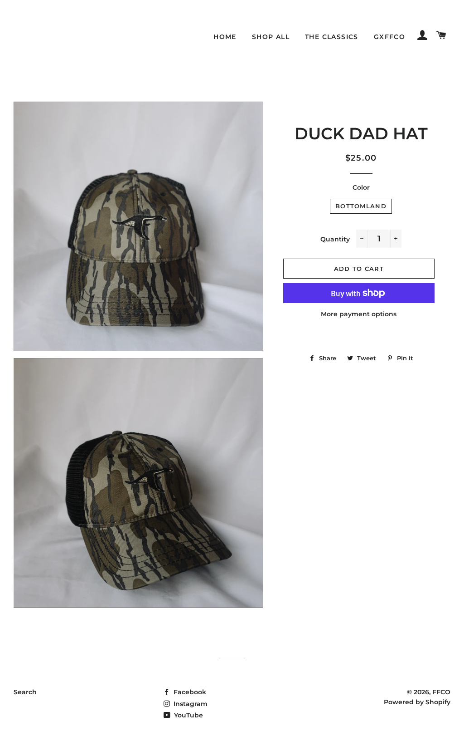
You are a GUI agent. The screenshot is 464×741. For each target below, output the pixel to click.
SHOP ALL (271, 37)
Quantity (335, 239)
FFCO (441, 692)
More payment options (358, 314)
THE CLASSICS (331, 37)
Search (25, 692)
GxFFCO (389, 37)
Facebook (189, 692)
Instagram (190, 704)
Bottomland (361, 206)
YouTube (187, 715)
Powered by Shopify (417, 702)
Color (361, 187)
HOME (225, 37)
